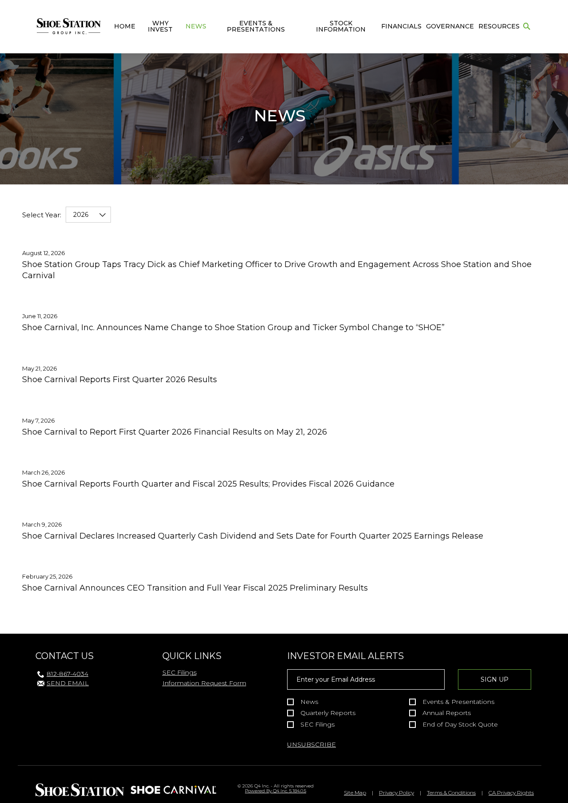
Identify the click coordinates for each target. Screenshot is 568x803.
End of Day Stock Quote (460, 724)
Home (124, 26)
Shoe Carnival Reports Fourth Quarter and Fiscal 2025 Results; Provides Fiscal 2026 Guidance (208, 484)
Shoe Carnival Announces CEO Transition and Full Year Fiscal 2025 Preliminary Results (195, 588)
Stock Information (341, 26)
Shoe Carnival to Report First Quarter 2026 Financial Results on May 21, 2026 (174, 432)
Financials (401, 26)
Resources (499, 26)
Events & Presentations (256, 26)
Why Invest (160, 26)
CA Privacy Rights (511, 792)
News (195, 26)
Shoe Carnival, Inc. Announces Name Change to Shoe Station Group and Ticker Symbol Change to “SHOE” (233, 327)
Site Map (355, 792)
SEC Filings (179, 672)
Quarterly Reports (327, 713)
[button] (526, 27)
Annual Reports (446, 713)
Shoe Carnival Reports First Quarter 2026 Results (119, 379)
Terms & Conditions (451, 792)
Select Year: (41, 215)
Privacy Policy (396, 792)
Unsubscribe (311, 744)
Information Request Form (204, 683)
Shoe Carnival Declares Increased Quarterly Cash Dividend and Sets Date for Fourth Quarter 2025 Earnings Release (252, 536)
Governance (450, 26)
